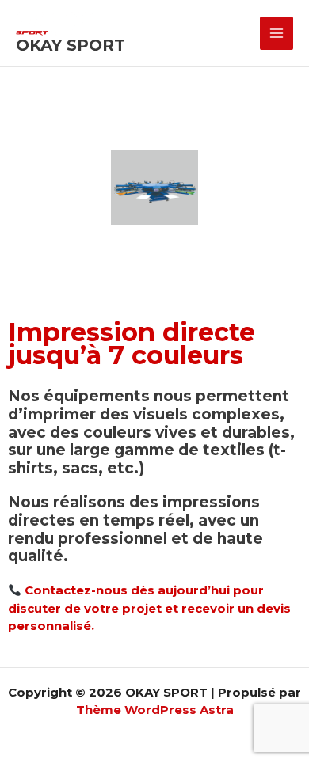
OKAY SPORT (70, 45)
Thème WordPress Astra (155, 709)
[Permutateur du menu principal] (277, 34)
